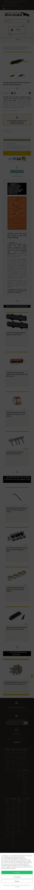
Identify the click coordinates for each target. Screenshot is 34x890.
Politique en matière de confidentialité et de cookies (17, 885)
